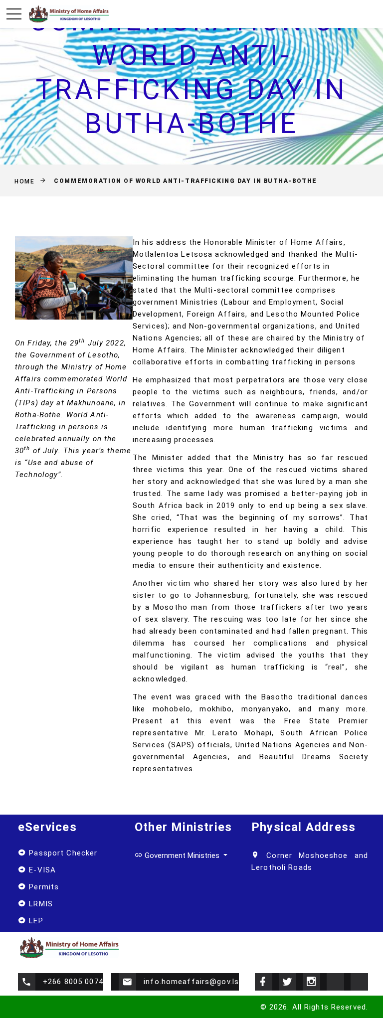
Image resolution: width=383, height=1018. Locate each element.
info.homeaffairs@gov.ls (191, 981)
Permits (42, 886)
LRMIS (39, 903)
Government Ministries (182, 855)
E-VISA (41, 869)
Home (24, 180)
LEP (34, 920)
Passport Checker (61, 852)
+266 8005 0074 (73, 981)
